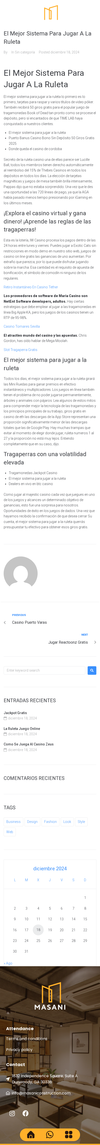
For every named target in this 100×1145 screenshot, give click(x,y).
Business (13, 822)
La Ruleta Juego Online (22, 729)
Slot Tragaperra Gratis (20, 350)
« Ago (8, 963)
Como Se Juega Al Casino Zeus (29, 744)
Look (67, 822)
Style (81, 822)
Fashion (50, 822)
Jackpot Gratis (15, 713)
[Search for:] (44, 670)
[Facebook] (25, 1113)
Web (9, 832)
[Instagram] (12, 1113)
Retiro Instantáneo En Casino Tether (31, 287)
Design (32, 822)
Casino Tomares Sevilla (22, 326)
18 (38, 930)
